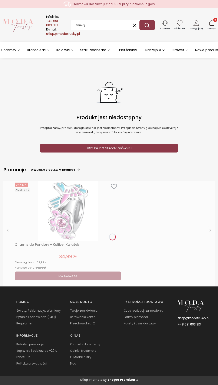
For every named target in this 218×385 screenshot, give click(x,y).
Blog (73, 363)
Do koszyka (68, 276)
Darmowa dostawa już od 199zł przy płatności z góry (114, 4)
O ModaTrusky (80, 357)
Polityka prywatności (31, 363)
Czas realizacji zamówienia (143, 310)
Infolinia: (52, 21)
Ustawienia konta (82, 317)
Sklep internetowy (107, 380)
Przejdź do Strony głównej (109, 148)
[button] (147, 25)
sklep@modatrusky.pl (193, 318)
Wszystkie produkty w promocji (53, 170)
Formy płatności (136, 317)
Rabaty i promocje (30, 344)
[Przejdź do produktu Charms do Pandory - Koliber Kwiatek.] (68, 211)
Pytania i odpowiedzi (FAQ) (36, 317)
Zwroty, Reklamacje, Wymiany (38, 310)
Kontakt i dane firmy (85, 344)
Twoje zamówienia (84, 310)
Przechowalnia (81, 323)
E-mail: (63, 31)
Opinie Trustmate (83, 351)
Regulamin (24, 323)
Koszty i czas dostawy (140, 323)
